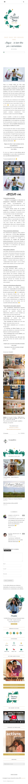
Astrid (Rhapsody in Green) (11, 549)
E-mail (4, 568)
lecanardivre (12, 440)
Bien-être (6, 651)
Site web (5, 573)
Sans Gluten (20, 37)
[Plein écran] (23, 722)
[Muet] (20, 722)
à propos (14, 623)
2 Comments (5, 433)
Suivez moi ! (23, 778)
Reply (23, 515)
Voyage (21, 645)
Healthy (11, 37)
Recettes (14, 651)
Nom (4, 563)
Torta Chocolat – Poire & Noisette (11, 477)
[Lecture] (5, 722)
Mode (6, 645)
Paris (15, 37)
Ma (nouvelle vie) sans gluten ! (14, 429)
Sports (14, 39)
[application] (14, 717)
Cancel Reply (7, 550)
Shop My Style (14, 684)
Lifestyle (21, 651)
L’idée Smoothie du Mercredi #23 (10, 503)
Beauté (6, 37)
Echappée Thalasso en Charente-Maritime (12, 498)
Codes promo (14, 687)
